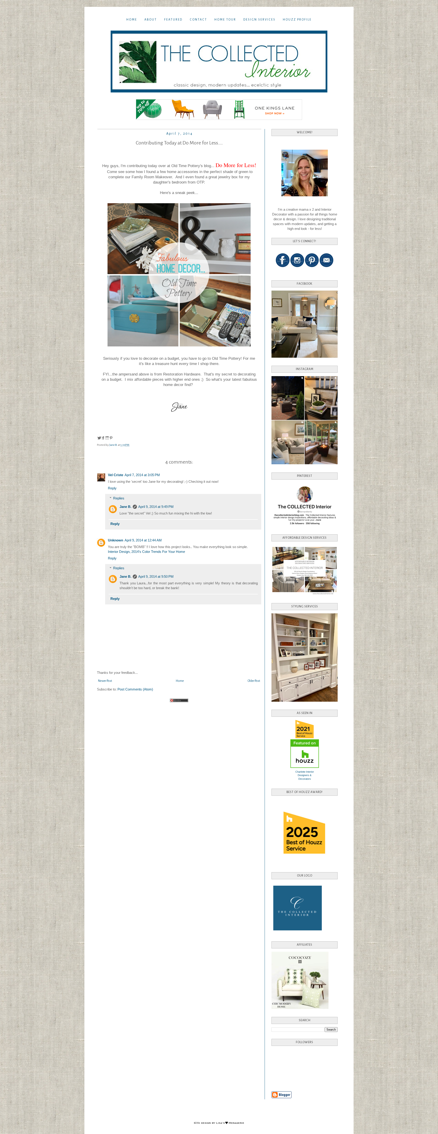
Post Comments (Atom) (135, 689)
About (150, 19)
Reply (112, 488)
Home (131, 19)
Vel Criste (115, 475)
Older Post (254, 680)
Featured (173, 19)
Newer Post (105, 680)
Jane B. (125, 507)
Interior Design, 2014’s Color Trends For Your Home (146, 552)
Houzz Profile (297, 19)
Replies (118, 498)
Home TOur (225, 19)
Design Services (259, 19)
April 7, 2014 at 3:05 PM (142, 475)
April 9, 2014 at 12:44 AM (143, 540)
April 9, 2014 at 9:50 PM (156, 576)
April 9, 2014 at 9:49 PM (156, 507)
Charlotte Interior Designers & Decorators (304, 775)
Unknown (115, 540)
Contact (198, 19)
